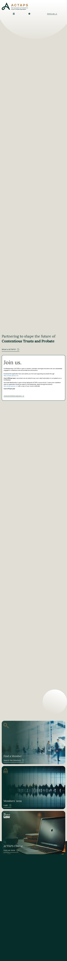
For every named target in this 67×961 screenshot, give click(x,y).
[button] (10, 350)
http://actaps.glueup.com (11, 386)
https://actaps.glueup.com (11, 375)
